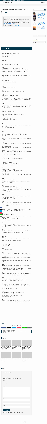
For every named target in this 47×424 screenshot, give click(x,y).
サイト (4, 405)
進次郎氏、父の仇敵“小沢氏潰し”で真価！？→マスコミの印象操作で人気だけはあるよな (41, 14)
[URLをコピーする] (29, 327)
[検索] (45, 0)
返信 (4, 380)
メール (4, 401)
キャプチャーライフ (6, 2)
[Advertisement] (16, 35)
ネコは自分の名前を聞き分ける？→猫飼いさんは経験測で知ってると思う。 (41, 23)
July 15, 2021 (17, 25)
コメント (4, 386)
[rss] (43, 0)
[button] (3, 327)
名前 (3, 398)
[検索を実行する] (45, 10)
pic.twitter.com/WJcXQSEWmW (9, 23)
